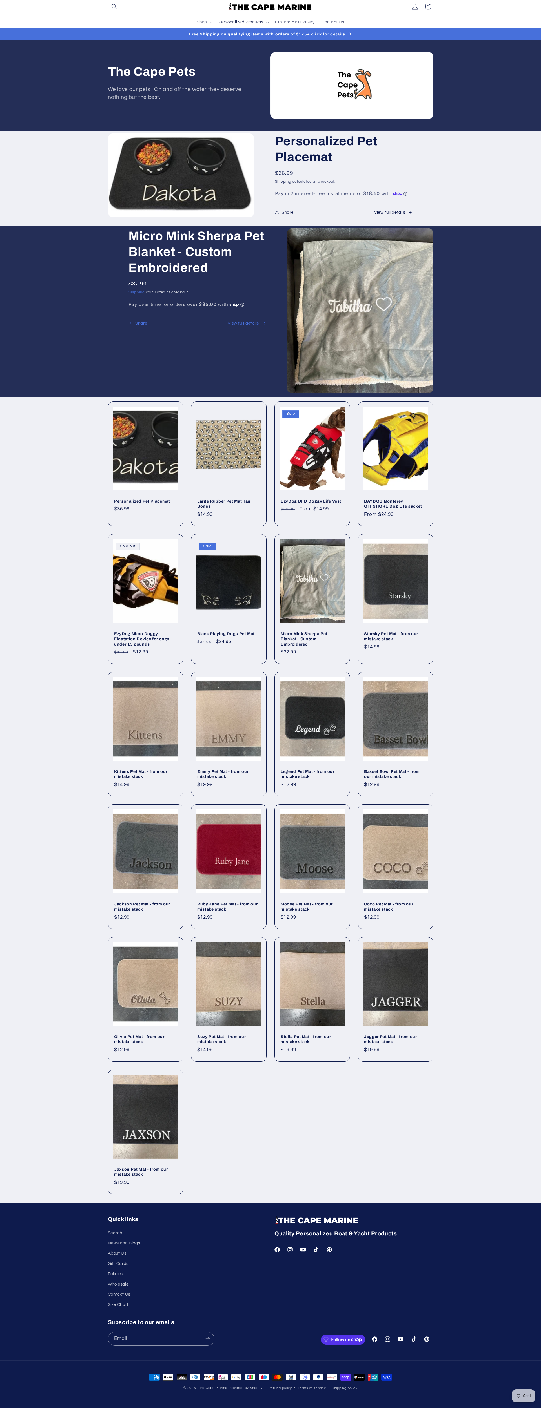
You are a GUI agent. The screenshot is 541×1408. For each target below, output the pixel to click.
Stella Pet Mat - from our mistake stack (306, 1039)
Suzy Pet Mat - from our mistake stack (221, 1039)
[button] (114, 6)
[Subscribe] (207, 1338)
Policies (115, 1274)
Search (115, 1233)
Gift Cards (118, 1264)
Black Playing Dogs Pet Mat (226, 634)
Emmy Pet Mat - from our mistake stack (223, 774)
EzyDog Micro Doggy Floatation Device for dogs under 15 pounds (142, 639)
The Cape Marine (212, 1387)
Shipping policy (345, 1388)
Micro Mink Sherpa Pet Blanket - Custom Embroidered (304, 639)
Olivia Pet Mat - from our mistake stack (139, 1039)
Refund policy (280, 1388)
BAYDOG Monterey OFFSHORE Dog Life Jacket (393, 503)
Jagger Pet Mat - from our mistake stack (390, 1039)
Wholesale (118, 1284)
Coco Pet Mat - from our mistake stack (388, 906)
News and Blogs (124, 1243)
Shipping (283, 182)
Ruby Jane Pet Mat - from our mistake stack (227, 906)
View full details (389, 212)
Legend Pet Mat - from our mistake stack (307, 774)
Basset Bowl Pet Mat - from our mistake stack (392, 774)
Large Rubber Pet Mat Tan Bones (223, 503)
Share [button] (288, 212)
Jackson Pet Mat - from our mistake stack (142, 906)
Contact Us (119, 1294)
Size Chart (118, 1304)
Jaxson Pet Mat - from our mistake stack (141, 1172)
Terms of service (312, 1388)
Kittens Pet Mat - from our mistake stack (140, 774)
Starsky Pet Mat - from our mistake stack (391, 636)
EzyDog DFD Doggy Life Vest (311, 501)
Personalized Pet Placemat (142, 501)
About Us (117, 1253)
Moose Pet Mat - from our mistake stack (307, 906)
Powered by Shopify (246, 1387)
